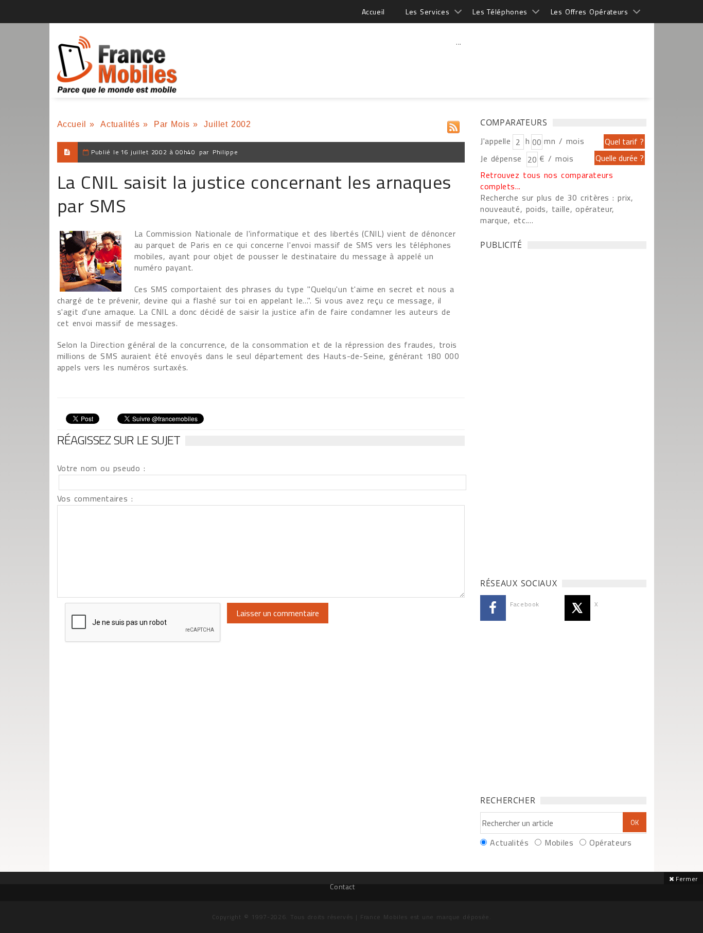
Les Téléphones (500, 11)
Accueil (373, 11)
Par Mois (172, 124)
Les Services (427, 11)
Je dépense (502, 158)
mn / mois (564, 141)
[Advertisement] (459, 64)
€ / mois (556, 158)
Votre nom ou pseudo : (101, 468)
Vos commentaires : (95, 498)
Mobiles (558, 842)
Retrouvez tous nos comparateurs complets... (546, 180)
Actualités (119, 124)
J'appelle (495, 141)
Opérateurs (610, 842)
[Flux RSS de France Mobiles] (453, 125)
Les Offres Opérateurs (589, 11)
